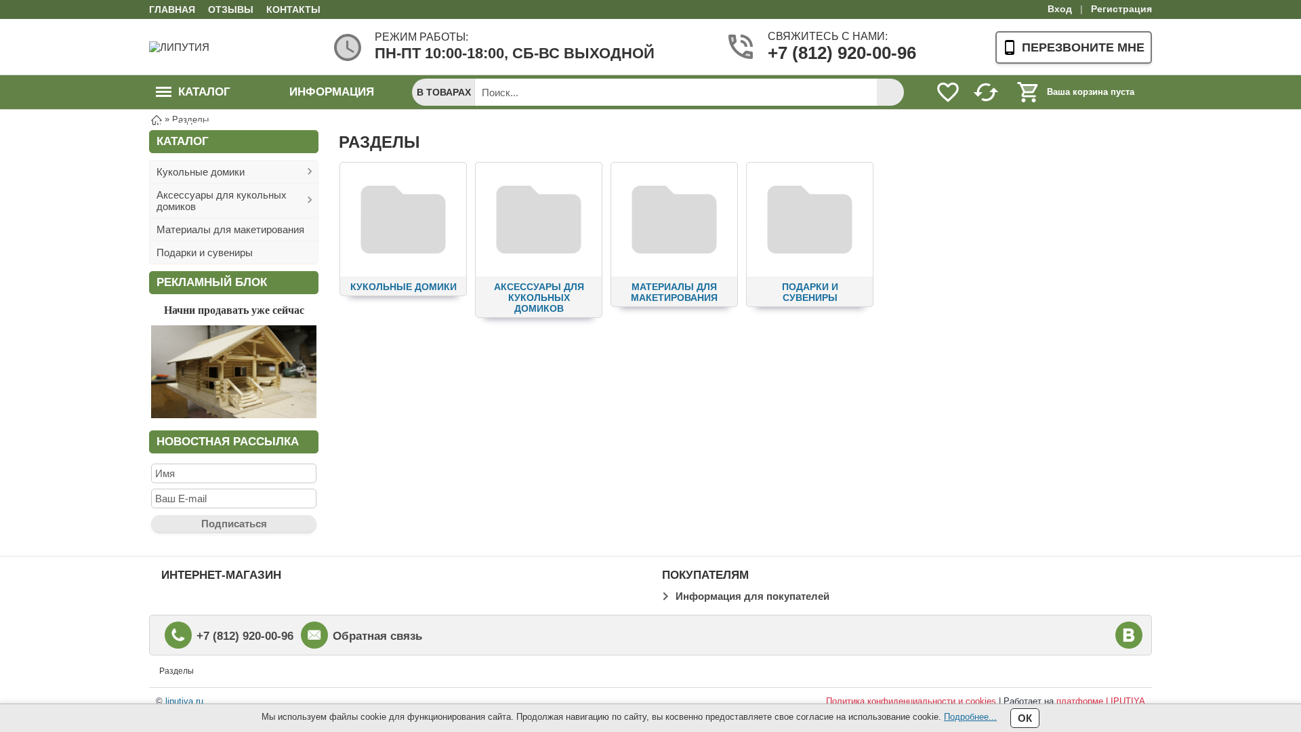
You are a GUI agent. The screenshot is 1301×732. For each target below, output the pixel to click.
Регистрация (1121, 8)
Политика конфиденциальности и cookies (911, 701)
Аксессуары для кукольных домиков (222, 200)
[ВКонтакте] (1128, 635)
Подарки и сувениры (205, 252)
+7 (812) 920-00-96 (820, 53)
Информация (331, 91)
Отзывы (230, 9)
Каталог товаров (193, 97)
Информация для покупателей (752, 596)
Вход (1060, 8)
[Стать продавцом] (233, 414)
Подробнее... (970, 717)
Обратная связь (377, 636)
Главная (172, 9)
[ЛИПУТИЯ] (203, 47)
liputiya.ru (184, 701)
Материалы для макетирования (230, 229)
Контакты (293, 9)
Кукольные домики (201, 172)
